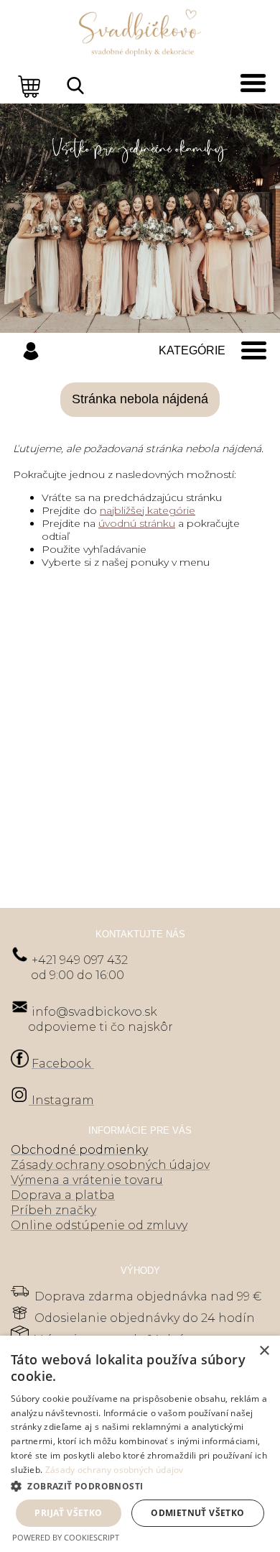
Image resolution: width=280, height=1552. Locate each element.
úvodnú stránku (136, 523)
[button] (140, 1485)
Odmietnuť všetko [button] (197, 1513)
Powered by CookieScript (65, 1537)
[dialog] (140, 1444)
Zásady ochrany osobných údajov (114, 1470)
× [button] (263, 1351)
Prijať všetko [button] (68, 1513)
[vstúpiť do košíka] (31, 86)
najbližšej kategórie (147, 510)
